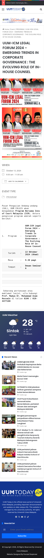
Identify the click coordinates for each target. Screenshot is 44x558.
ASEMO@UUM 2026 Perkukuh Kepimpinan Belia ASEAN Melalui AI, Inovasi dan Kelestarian (29, 366)
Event (12, 29)
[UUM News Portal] (16, 9)
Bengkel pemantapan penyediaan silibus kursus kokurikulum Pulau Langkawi (28, 420)
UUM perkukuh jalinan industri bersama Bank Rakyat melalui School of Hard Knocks (28, 453)
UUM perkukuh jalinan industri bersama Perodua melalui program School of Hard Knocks (29, 468)
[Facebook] (16, 516)
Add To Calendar (15, 181)
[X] (19, 516)
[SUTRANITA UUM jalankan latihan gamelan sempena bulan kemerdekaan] (8, 390)
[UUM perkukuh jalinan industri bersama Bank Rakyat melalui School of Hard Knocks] (8, 452)
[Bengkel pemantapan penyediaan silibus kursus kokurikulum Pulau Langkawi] (8, 419)
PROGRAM (20, 29)
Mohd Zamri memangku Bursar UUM (20, 3)
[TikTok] (27, 516)
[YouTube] (22, 516)
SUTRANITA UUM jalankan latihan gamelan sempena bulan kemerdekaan (29, 389)
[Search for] (41, 10)
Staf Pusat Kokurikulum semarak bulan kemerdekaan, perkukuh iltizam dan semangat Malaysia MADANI (28, 404)
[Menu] (3, 10)
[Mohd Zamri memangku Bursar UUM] (8, 379)
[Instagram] (24, 516)
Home (6, 29)
